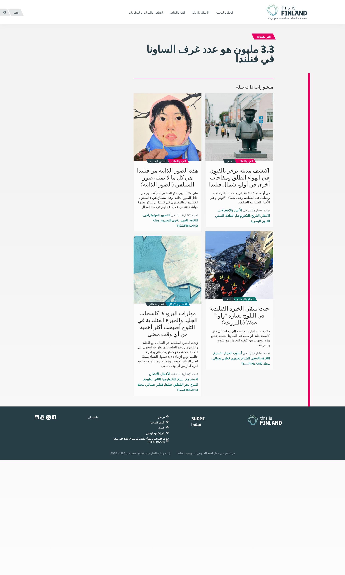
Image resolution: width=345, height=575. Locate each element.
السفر (220, 215)
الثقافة (230, 215)
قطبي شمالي (221, 358)
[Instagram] (37, 417)
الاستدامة (192, 379)
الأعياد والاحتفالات (230, 210)
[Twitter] (48, 417)
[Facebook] (54, 417)
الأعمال (165, 374)
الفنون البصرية (260, 221)
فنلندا (168, 384)
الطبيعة (148, 379)
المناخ (194, 384)
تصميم (236, 358)
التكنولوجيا (243, 215)
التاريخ (255, 215)
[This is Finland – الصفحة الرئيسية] (288, 11)
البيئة (181, 379)
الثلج (158, 379)
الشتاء (246, 358)
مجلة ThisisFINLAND (255, 363)
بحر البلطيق (181, 384)
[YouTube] (42, 417)
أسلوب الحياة (233, 353)
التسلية (218, 353)
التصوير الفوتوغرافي (157, 215)
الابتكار (265, 215)
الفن (185, 220)
